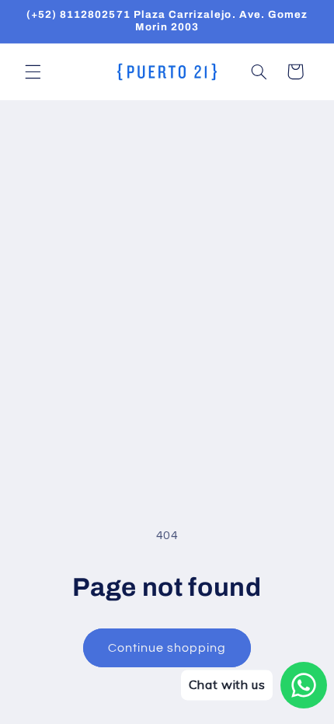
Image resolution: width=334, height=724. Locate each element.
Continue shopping (167, 648)
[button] (32, 71)
